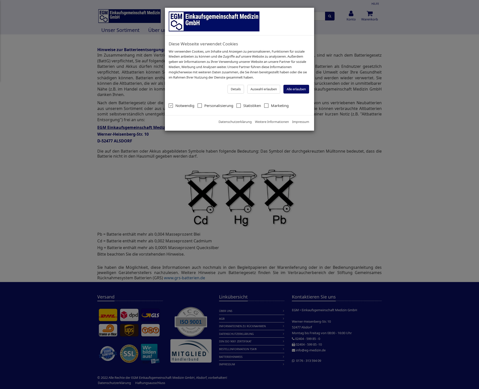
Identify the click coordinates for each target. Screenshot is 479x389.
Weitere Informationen (272, 121)
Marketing (280, 105)
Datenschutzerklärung (235, 121)
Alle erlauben (296, 89)
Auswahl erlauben (263, 89)
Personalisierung (218, 105)
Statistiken (252, 105)
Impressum (300, 121)
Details (236, 89)
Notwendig (184, 105)
